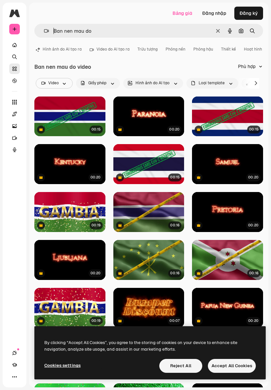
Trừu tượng (147, 49)
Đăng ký (249, 13)
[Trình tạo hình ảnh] (14, 126)
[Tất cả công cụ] (14, 102)
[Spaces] (14, 114)
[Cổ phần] (14, 68)
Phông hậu (203, 49)
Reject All (180, 366)
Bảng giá (182, 13)
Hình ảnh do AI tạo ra (62, 49)
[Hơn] (14, 376)
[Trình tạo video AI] (14, 138)
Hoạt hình (253, 49)
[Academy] (14, 365)
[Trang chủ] (14, 45)
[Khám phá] (14, 80)
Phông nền (175, 49)
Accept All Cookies (232, 366)
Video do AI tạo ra (113, 49)
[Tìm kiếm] (14, 57)
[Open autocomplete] (44, 30)
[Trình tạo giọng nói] (14, 149)
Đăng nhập (214, 13)
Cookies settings (62, 365)
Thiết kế (228, 49)
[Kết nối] (14, 353)
